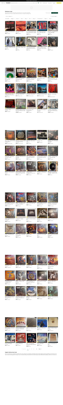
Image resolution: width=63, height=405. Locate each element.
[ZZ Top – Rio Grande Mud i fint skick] (53, 338)
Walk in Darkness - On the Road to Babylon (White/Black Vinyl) (10, 203)
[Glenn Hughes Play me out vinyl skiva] (53, 42)
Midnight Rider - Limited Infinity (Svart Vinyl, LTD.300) (9, 157)
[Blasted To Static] (31, 229)
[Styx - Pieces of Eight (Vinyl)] (31, 88)
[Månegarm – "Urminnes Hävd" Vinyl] (53, 291)
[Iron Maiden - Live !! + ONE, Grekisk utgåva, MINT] (53, 135)
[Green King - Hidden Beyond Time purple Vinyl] (21, 151)
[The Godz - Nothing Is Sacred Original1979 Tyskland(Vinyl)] (21, 322)
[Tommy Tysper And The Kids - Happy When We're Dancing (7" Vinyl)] (31, 42)
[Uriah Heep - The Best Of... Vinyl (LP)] (31, 322)
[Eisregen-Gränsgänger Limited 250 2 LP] (42, 260)
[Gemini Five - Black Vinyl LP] (53, 275)
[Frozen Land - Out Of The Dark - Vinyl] (42, 229)
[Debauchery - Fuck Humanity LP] (42, 166)
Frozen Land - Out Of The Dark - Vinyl (41, 235)
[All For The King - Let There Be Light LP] (42, 275)
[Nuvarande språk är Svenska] (38, 3)
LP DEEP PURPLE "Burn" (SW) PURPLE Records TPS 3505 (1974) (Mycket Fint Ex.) (10, 94)
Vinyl (7, 16)
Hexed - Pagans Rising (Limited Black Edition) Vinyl (9, 297)
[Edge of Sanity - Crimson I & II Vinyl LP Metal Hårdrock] (10, 135)
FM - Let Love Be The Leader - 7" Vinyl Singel (42, 110)
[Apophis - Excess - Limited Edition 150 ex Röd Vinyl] (21, 229)
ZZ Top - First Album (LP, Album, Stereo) (52, 328)
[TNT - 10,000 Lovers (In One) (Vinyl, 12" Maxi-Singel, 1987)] (42, 26)
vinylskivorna (25, 353)
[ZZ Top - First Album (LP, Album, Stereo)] (53, 322)
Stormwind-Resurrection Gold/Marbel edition (8, 281)
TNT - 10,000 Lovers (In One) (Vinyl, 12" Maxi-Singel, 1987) (41, 32)
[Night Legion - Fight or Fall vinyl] (21, 260)
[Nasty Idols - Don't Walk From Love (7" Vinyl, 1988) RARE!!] (53, 26)
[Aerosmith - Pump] (42, 135)
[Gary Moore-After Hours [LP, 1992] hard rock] (42, 213)
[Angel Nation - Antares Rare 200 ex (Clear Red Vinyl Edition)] (31, 73)
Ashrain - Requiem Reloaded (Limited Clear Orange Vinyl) (30, 157)
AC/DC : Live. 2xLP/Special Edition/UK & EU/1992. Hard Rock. (31, 344)
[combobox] (23, 3)
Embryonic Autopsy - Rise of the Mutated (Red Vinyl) (41, 203)
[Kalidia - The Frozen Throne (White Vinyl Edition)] (53, 229)
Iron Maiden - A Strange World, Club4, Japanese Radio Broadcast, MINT (53, 110)
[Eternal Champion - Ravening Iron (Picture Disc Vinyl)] (10, 322)
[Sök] (34, 3)
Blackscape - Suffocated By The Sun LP (9, 172)
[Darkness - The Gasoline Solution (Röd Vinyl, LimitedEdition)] (21, 197)
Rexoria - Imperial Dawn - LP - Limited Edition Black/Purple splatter (30, 282)
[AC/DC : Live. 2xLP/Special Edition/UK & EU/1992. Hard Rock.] (31, 338)
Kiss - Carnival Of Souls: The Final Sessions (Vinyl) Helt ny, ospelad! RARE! (31, 32)
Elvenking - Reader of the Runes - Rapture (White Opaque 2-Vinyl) (20, 172)
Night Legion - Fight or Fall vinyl (20, 265)
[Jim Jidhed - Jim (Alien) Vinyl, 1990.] (10, 42)
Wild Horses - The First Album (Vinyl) (52, 94)
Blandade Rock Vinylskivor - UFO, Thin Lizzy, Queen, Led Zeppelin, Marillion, (52, 79)
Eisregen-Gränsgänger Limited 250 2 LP (42, 266)
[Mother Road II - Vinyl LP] (10, 260)
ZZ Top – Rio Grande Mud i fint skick (52, 344)
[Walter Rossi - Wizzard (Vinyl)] (42, 322)
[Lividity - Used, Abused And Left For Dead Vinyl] (10, 213)
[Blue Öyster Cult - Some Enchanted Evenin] (31, 104)
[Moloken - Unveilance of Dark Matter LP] (21, 275)
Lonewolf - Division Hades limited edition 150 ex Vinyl (52, 266)
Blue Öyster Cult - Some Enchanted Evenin (29, 110)
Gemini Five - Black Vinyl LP (52, 281)
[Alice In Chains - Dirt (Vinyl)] (21, 26)
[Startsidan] (8, 3)
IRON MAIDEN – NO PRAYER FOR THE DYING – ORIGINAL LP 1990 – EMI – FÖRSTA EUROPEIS (52, 172)
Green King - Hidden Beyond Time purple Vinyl (21, 157)
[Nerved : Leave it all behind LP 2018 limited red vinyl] (21, 73)
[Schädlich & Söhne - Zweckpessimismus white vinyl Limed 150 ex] (31, 166)
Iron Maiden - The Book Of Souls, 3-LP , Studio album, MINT (52, 157)
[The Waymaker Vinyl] (31, 260)
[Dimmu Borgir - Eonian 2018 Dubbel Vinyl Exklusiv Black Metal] (21, 135)
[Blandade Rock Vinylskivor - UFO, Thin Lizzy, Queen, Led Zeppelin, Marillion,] (53, 73)
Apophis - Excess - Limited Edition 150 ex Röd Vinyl (20, 235)
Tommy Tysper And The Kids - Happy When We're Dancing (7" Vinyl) (30, 48)
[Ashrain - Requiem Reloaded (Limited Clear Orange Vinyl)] (31, 151)
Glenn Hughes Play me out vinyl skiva (52, 48)
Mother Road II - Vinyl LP (8, 265)
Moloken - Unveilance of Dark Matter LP (20, 281)
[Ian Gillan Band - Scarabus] (21, 213)
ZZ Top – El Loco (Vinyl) (8, 343)
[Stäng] (62, 0)
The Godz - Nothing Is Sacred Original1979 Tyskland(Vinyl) (20, 328)
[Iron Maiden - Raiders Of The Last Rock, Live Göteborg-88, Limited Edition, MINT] (21, 104)
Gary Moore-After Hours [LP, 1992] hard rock (42, 219)
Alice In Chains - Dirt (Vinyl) (19, 31)
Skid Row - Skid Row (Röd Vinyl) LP (10, 31)
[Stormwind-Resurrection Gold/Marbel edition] (10, 275)
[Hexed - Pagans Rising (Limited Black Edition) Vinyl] (10, 291)
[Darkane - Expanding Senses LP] (10, 229)
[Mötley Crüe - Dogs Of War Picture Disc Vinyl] (31, 291)
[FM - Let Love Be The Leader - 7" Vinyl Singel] (42, 104)
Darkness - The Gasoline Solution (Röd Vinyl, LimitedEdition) (20, 203)
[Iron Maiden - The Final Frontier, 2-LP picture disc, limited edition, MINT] (53, 197)
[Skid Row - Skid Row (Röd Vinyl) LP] (10, 26)
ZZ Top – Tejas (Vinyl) (40, 343)
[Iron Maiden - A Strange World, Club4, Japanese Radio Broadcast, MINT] (53, 104)
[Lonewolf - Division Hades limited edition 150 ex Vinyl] (53, 260)
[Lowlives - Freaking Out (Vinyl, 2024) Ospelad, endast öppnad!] (42, 42)
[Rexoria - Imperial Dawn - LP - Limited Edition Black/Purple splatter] (31, 275)
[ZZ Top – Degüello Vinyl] (21, 338)
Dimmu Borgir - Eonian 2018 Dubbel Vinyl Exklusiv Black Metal (21, 141)
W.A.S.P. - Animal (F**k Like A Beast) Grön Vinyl (9, 79)
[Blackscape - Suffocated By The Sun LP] (10, 166)
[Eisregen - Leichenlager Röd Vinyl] (53, 213)
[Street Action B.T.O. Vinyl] (42, 73)
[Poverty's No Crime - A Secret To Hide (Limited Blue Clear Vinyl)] (42, 151)
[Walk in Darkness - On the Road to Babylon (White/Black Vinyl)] (10, 197)
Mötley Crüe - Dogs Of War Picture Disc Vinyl (31, 297)
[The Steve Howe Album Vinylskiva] (42, 88)
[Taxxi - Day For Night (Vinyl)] (21, 88)
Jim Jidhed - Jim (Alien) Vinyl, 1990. (10, 47)
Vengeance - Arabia (8, 109)
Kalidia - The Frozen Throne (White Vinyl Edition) (53, 235)
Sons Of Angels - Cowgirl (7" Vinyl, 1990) (21, 48)
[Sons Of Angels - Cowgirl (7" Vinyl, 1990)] (21, 42)
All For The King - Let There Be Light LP (41, 281)
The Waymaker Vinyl (29, 265)
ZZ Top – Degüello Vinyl (19, 343)
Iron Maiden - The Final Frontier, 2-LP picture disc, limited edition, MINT (53, 204)
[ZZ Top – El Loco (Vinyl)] (10, 338)
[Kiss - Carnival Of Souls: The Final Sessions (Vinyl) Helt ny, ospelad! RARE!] (31, 26)
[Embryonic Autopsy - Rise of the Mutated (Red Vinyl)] (42, 197)
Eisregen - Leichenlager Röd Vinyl (52, 218)
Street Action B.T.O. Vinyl (40, 78)
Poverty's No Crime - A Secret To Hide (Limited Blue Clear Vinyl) (42, 157)
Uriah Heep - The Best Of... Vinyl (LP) (31, 328)
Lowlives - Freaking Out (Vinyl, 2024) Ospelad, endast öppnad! (41, 48)
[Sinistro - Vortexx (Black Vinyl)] (31, 197)
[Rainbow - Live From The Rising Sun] (31, 213)
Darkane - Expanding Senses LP (9, 234)
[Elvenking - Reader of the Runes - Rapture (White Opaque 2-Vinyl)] (21, 166)
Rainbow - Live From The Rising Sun (30, 219)
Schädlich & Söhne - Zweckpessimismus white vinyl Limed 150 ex (30, 172)
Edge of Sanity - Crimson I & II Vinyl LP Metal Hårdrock (10, 141)
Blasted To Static (28, 234)
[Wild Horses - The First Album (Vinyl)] (53, 88)
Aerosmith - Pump (39, 140)
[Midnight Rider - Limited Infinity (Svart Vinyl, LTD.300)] (10, 151)
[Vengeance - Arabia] (10, 104)
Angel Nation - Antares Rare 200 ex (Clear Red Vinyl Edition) (31, 79)
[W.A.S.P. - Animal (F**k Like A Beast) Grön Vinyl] (10, 73)
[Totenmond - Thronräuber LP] (42, 291)
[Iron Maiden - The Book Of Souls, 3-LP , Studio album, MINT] (53, 151)
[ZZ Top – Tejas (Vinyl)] (42, 338)
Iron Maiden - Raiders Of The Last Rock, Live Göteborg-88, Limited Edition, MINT (20, 110)
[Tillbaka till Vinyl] (5, 16)
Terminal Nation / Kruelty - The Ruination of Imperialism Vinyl (20, 297)
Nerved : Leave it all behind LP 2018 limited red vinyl (20, 79)
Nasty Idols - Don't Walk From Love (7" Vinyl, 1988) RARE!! (53, 32)
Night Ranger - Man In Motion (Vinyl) (30, 141)
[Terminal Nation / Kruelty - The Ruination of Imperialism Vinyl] (21, 291)
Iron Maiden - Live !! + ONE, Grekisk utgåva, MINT (53, 141)
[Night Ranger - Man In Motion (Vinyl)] (31, 135)
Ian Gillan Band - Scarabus (19, 218)
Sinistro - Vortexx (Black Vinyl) (30, 203)
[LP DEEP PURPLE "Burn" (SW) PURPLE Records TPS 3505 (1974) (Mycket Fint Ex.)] (10, 88)
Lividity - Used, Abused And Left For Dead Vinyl (9, 219)
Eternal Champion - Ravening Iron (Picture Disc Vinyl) (10, 328)
